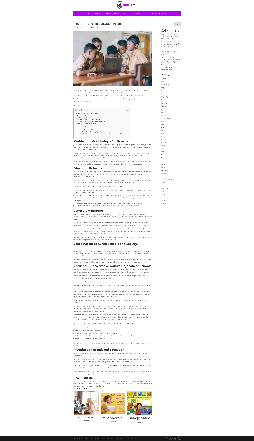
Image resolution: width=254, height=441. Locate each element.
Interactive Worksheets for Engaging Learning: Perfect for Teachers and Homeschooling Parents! (104, 133)
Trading (163, 194)
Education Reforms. (81, 115)
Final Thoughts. (84, 126)
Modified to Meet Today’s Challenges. (87, 113)
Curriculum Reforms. (82, 117)
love (162, 152)
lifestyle (124, 13)
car (162, 109)
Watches (164, 204)
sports (144, 13)
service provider (166, 179)
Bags (162, 88)
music (163, 161)
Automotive (165, 85)
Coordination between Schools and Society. (89, 119)
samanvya (78, 27)
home (163, 136)
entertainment (166, 118)
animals (163, 78)
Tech (162, 185)
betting (163, 94)
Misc (162, 158)
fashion (163, 121)
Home (90, 13)
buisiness (164, 103)
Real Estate (165, 170)
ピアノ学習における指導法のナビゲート (90, 130)
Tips (162, 191)
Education (96, 27)
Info (116, 13)
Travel (163, 197)
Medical (163, 155)
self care (164, 176)
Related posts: (87, 128)
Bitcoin (163, 100)
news (152, 13)
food (162, 124)
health (163, 133)
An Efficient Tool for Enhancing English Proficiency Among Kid (96, 132)
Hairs (163, 130)
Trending (164, 200)
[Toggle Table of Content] (126, 110)
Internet (164, 143)
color (163, 112)
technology (164, 188)
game (163, 127)
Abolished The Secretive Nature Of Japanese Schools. (91, 121)
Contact (98, 13)
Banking (164, 91)
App (162, 82)
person (136, 13)
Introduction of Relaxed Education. (86, 124)
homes (161, 13)
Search (177, 24)
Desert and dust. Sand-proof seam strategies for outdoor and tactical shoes (170, 67)
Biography (164, 97)
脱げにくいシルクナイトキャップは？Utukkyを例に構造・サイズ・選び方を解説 (170, 36)
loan (162, 149)
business (107, 13)
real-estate (164, 173)
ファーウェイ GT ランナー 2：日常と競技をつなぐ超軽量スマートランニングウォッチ (170, 59)
